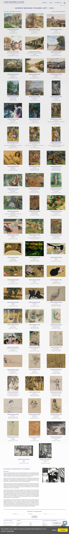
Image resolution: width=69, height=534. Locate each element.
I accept (62, 530)
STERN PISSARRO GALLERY (8, 520)
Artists (17, 525)
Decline (54, 530)
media (51, 2)
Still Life (30, 525)
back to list (62, 5)
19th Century (18, 524)
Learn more (10, 531)
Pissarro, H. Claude (44, 525)
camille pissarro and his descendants (49, 520)
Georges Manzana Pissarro (13, 29)
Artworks (44, 2)
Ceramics (30, 524)
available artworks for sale (12, 11)
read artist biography (58, 11)
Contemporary (18, 523)
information (58, 2)
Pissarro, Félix (43, 523)
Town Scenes (30, 523)
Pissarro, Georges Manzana (45, 524)
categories (19, 520)
